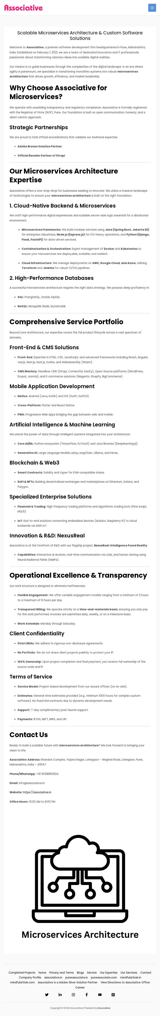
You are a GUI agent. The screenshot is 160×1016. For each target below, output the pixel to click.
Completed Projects (22, 973)
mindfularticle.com (22, 982)
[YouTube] (100, 994)
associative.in (53, 977)
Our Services (129, 973)
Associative (104, 1008)
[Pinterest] (113, 994)
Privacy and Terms (61, 973)
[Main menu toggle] (152, 8)
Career (80, 987)
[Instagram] (73, 994)
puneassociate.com (104, 977)
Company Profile (30, 977)
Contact (145, 973)
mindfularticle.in (130, 977)
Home (42, 973)
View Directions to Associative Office (125, 982)
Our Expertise (108, 973)
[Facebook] (86, 994)
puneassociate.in (76, 977)
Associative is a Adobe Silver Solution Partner (68, 982)
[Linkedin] (60, 994)
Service (92, 973)
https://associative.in (37, 792)
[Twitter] (47, 994)
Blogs (80, 973)
